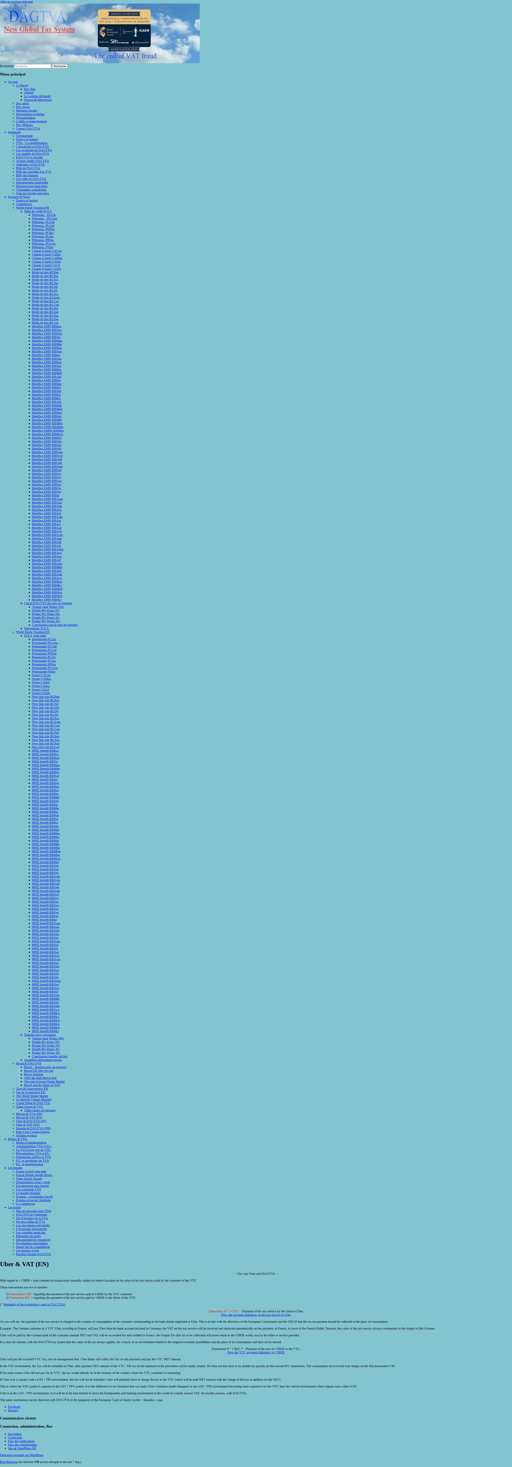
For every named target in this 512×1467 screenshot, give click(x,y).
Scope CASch (41, 693)
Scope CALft (40, 689)
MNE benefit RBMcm (46, 858)
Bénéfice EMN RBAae (47, 527)
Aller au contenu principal (16, 1)
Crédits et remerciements (31, 121)
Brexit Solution (33, 1074)
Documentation (25, 117)
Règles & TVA (17, 1139)
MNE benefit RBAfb (45, 973)
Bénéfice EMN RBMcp (47, 592)
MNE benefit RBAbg (45, 995)
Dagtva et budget (27, 139)
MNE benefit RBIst (44, 919)
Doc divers (23, 107)
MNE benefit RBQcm (46, 880)
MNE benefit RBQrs (45, 909)
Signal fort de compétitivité (33, 1247)
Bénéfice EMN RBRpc (47, 326)
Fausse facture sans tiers (31, 1171)
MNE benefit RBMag (46, 833)
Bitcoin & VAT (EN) (29, 1117)
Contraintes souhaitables (31, 189)
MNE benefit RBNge (45, 776)
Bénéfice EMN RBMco (47, 581)
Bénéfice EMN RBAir (46, 524)
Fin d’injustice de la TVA (32, 1218)
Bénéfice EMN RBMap (47, 340)
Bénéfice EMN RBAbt (46, 376)
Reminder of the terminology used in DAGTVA (33, 1304)
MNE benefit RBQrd (45, 894)
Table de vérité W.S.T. (38, 211)
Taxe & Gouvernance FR (32, 1088)
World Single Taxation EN (33, 632)
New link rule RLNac (46, 740)
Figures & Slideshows (38, 99)
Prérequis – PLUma (44, 218)
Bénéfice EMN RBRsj (46, 398)
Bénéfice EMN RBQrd (46, 470)
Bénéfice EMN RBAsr (46, 520)
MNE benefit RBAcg (45, 1009)
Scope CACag (41, 675)
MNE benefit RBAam (46, 923)
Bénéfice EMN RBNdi (46, 391)
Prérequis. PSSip (42, 247)
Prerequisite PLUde (44, 646)
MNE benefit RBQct (45, 898)
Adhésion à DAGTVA (30, 164)
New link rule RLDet (45, 707)
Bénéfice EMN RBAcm (47, 535)
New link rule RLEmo (46, 722)
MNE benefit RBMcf (45, 862)
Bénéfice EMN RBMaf (47, 405)
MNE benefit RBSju (45, 761)
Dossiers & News (19, 197)
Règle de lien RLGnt (45, 322)
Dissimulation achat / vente (33, 1182)
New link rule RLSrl (45, 714)
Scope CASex (41, 686)
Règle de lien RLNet (45, 308)
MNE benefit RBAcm (46, 959)
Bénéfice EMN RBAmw (48, 549)
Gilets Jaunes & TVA (29, 1106)
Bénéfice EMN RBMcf (47, 438)
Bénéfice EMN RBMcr (47, 585)
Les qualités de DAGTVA (32, 153)
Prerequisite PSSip (43, 671)
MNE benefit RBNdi (45, 815)
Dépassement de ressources (33, 1239)
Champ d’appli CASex (46, 261)
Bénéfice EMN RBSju (46, 337)
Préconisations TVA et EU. (33, 1153)
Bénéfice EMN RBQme (47, 466)
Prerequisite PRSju (44, 664)
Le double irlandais (28, 1193)
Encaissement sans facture (32, 1186)
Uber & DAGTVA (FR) (31, 1121)
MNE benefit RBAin (45, 937)
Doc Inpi (29, 89)
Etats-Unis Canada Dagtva (33, 1132)
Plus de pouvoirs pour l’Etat (33, 1211)
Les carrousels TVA (28, 1189)
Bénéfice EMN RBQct (46, 473)
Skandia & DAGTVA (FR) (33, 1128)
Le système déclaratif (37, 96)
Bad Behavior (9, 1462)
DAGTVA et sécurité (29, 157)
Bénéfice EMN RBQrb (46, 441)
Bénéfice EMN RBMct (46, 599)
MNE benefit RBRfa (45, 794)
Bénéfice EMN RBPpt (46, 394)
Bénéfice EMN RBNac (47, 330)
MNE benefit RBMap (46, 765)
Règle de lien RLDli (45, 286)
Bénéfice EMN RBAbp (47, 506)
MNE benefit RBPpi (45, 812)
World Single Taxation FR (32, 207)
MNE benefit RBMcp (46, 1024)
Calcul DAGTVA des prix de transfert (48, 603)
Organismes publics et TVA (33, 1157)
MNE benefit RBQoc (45, 905)
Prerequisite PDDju (44, 653)
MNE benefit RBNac (45, 754)
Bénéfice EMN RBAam (47, 499)
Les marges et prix (27, 1250)
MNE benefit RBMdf (45, 797)
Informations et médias (30, 114)
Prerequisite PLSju (44, 660)
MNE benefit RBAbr (45, 1002)
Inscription (14, 1434)
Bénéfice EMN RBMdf (47, 373)
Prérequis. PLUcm (43, 243)
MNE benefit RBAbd (45, 1006)
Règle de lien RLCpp (45, 304)
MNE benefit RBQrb (45, 865)
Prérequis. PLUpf (43, 225)
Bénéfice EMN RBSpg (46, 358)
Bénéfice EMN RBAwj (47, 553)
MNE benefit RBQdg (45, 887)
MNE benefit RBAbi (45, 977)
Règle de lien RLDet (45, 283)
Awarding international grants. (43, 1060)
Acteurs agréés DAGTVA (32, 161)
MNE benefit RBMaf (45, 829)
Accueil (13, 82)
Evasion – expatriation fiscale (34, 1196)
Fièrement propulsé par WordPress (21, 1455)
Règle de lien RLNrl (45, 279)
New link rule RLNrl (45, 704)
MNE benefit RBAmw (46, 981)
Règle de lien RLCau (45, 301)
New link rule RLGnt (45, 747)
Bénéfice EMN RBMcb (47, 596)
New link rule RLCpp (46, 729)
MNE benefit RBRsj (45, 822)
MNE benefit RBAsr (45, 945)
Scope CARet (41, 682)
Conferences (24, 204)
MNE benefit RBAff (45, 991)
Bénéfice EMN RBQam (47, 452)
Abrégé (28, 92)
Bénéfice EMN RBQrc (46, 477)
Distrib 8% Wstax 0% (45, 610)
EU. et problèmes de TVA (32, 1160)
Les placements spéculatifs (32, 1225)
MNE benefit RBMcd (46, 1020)
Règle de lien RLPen (45, 276)
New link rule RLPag (45, 743)
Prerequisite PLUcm (45, 668)
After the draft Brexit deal (40, 1078)
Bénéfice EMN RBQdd (47, 459)
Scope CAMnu (41, 678)
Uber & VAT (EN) (28, 1124)
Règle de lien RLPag (45, 319)
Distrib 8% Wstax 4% (45, 617)
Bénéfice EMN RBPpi (46, 387)
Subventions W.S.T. (36, 628)
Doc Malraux (24, 125)
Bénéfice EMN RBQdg (47, 463)
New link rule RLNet (45, 732)
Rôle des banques (27, 175)
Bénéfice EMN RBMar (47, 384)
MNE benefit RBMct (45, 1031)
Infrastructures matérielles (32, 182)
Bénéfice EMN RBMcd (47, 589)
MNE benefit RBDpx (45, 758)
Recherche (6, 66)
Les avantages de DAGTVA (34, 150)
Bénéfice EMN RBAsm (47, 517)
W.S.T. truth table (35, 635)
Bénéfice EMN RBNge (47, 351)
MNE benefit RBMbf (45, 844)
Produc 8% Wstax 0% (46, 614)
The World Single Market (32, 1096)
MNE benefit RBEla (45, 804)
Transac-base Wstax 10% (48, 607)
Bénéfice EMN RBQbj (46, 448)
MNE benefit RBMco (46, 1013)
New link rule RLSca (45, 718)
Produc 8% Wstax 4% (46, 621)
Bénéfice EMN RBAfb (46, 542)
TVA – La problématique (32, 143)
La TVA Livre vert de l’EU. (33, 1150)
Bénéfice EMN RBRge (47, 362)
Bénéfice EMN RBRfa (46, 369)
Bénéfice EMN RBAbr (46, 571)
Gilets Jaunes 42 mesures (40, 1110)
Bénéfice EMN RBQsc (46, 488)
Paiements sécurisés (28, 1236)
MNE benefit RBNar (45, 790)
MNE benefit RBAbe (45, 966)
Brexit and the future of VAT (42, 1085)
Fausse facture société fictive (34, 1175)
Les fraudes (15, 1168)
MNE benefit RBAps (45, 970)
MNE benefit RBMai (45, 840)
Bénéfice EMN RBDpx (47, 333)
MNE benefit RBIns (45, 779)
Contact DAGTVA (28, 128)
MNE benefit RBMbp (46, 847)
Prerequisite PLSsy (44, 657)
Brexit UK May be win (38, 1070)
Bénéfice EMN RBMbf (47, 420)
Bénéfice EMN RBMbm (47, 427)
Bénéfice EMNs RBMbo (48, 430)
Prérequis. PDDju (43, 229)
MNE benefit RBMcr (45, 1016)
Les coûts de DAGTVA (31, 179)
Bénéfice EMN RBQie (46, 491)
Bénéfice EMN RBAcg (47, 578)
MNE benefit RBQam (46, 876)
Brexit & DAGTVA (28, 1063)
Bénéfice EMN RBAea (47, 556)
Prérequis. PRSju (43, 240)
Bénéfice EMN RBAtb (46, 402)
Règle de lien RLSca (45, 294)
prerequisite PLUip (44, 639)
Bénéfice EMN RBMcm (47, 434)
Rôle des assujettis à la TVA (33, 171)
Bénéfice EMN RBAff (46, 560)
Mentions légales (26, 110)
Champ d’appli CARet (46, 254)
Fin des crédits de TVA (30, 1221)
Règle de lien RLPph (45, 272)
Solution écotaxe (26, 1135)
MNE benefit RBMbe (46, 999)
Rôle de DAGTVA (28, 168)
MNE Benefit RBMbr (46, 768)
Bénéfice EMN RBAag (47, 502)
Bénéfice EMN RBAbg (47, 563)
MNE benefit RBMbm (46, 851)
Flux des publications (21, 1441)
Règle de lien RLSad (45, 312)
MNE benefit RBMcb (46, 1027)
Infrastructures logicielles (31, 186)
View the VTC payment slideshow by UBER (255, 1352)
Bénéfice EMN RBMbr (47, 344)
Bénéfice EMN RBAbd (47, 574)
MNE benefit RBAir (45, 948)
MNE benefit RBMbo (46, 855)
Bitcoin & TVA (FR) (29, 1114)
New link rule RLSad (45, 736)
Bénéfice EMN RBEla (46, 380)
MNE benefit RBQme (46, 891)
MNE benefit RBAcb (45, 955)
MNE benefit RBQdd (45, 883)
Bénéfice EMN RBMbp (47, 423)
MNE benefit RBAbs (45, 934)
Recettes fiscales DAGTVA (33, 1254)
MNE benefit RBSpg (45, 783)
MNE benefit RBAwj (45, 984)
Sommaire (14, 132)
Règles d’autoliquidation (31, 1142)
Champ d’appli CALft (46, 265)
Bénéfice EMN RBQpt (46, 445)
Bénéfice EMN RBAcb (47, 531)
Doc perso (22, 103)
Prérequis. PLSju (42, 236)
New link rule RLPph (45, 696)
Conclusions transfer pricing (49, 1056)
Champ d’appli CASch (46, 269)
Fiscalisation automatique (32, 1243)
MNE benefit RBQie (45, 916)
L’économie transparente (31, 1229)
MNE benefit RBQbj (45, 873)
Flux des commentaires (22, 1444)
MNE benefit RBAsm (46, 941)
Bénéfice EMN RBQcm (47, 456)
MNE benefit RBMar (45, 808)
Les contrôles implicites (31, 1232)
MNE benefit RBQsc (45, 912)
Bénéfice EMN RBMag (47, 409)
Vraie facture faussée (29, 1178)
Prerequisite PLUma (45, 642)
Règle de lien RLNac (45, 315)
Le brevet (22, 85)
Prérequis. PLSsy (43, 233)
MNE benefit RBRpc (45, 750)
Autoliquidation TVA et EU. (34, 1146)
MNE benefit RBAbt (45, 801)
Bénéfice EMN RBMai (46, 416)
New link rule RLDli (45, 711)
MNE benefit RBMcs (45, 772)
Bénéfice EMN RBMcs (47, 348)
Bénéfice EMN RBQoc (47, 481)
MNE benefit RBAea (45, 988)
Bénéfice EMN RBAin (46, 513)
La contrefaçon (25, 1203)
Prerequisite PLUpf (44, 650)
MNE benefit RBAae (45, 952)
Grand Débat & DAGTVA (33, 1103)
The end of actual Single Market (44, 1081)
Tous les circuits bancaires (32, 193)
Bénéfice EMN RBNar (46, 366)
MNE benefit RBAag (45, 927)
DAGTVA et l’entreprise (31, 1214)
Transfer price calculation (40, 1034)
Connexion (15, 1437)
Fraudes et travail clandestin (33, 1200)
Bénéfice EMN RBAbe (47, 538)
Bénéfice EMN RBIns (46, 355)
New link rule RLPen (45, 700)
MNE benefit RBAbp (45, 930)
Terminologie (24, 135)
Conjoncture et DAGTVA (32, 146)
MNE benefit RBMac (45, 837)
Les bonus (14, 1207)
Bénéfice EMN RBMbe (47, 567)
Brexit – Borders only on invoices (45, 1067)
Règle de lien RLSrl (44, 290)
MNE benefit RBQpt (45, 869)
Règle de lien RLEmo (46, 297)
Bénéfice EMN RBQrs (46, 484)
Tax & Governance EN (30, 1092)
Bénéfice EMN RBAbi (46, 545)
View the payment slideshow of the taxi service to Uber (255, 1315)
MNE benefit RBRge (45, 786)
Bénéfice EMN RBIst (45, 495)
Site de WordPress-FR (22, 1448)
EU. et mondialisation (29, 1164)
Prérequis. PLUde (43, 222)
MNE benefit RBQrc (45, 901)
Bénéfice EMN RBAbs (47, 509)
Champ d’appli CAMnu (47, 258)
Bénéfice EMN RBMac (47, 412)
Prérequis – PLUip (44, 215)
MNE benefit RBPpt (45, 819)
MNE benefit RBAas (45, 963)
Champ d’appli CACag (46, 251)
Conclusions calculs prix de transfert (55, 625)
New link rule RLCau (46, 725)
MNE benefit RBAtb (45, 826)
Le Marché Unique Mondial (33, 1099)
